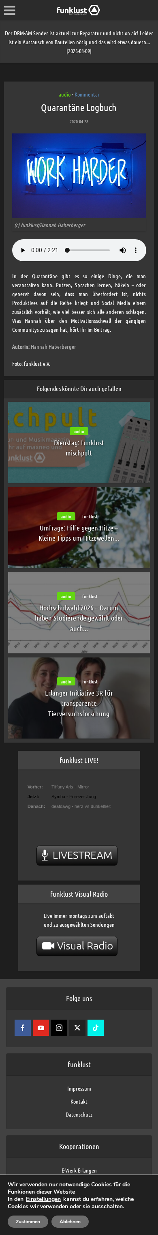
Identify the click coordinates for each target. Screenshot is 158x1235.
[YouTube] (41, 1028)
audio (64, 94)
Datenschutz (79, 1114)
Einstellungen (43, 1199)
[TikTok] (96, 1028)
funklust (90, 516)
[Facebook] (23, 1028)
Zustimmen (28, 1221)
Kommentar (87, 94)
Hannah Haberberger (44, 346)
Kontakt (79, 1101)
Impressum (79, 1088)
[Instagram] (59, 1028)
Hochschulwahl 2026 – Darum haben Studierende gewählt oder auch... (79, 617)
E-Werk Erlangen (79, 1170)
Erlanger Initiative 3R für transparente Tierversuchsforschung (79, 702)
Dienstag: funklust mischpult (79, 447)
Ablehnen (70, 1221)
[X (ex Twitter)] (77, 1028)
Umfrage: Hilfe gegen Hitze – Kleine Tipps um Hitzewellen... (78, 532)
